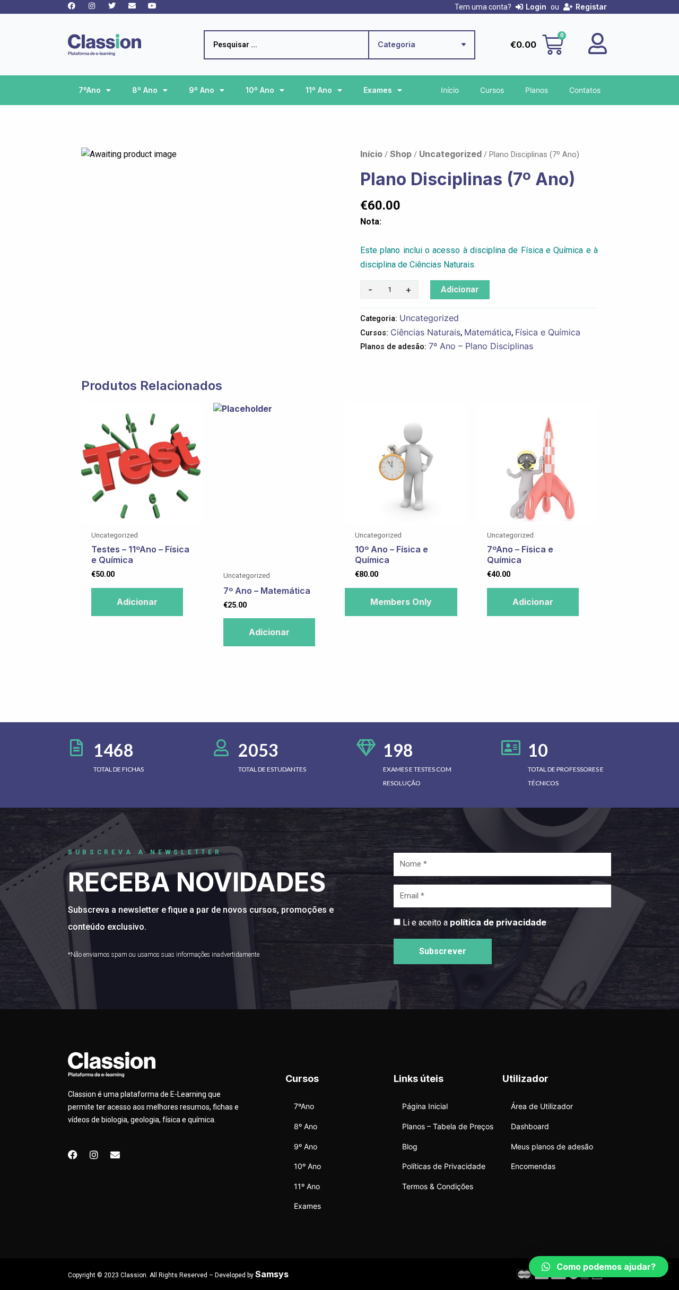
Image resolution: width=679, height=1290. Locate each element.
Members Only (401, 601)
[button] (598, 1266)
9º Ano (201, 89)
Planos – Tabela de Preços (447, 1126)
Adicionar (460, 289)
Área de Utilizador (542, 1106)
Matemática (487, 332)
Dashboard (530, 1126)
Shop (401, 154)
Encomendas (533, 1166)
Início (450, 89)
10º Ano (260, 89)
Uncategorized (450, 154)
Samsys (272, 1274)
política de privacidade (498, 922)
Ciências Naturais (425, 332)
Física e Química (547, 332)
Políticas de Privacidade (443, 1166)
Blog (409, 1146)
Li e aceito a (474, 922)
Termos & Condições (437, 1186)
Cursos (492, 89)
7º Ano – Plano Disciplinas (481, 346)
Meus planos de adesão (552, 1146)
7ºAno (90, 89)
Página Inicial (425, 1106)
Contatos (584, 89)
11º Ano (319, 89)
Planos (536, 89)
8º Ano (145, 89)
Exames (377, 89)
